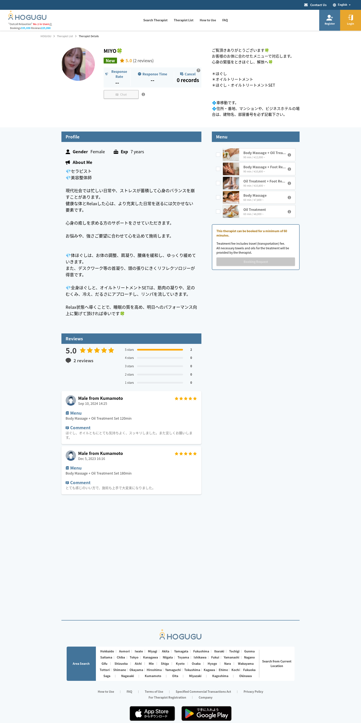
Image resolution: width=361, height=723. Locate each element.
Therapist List (65, 36)
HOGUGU (46, 36)
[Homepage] (27, 18)
